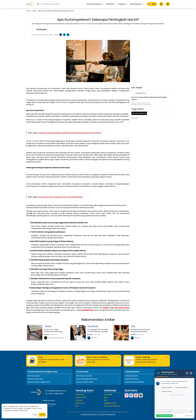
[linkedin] (68, 34)
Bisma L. (94, 338)
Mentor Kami (80, 403)
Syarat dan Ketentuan (112, 406)
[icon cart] (161, 4)
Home (28, 11)
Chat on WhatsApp (165, 416)
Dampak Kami (80, 397)
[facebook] (60, 34)
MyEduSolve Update (56, 338)
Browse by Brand (167, 387)
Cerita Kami (79, 394)
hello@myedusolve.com (57, 391)
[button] (30, 4)
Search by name (167, 391)
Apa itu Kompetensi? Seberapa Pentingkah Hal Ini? (56, 11)
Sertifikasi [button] (110, 4)
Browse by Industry (181, 387)
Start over (190, 416)
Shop (154, 4)
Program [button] (121, 4)
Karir (77, 406)
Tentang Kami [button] (135, 4)
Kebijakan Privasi (110, 403)
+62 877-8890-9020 (55, 394)
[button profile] (168, 4)
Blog (34, 11)
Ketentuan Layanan (117, 412)
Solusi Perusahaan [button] (94, 4)
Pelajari (34, 415)
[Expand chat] (187, 373)
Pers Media (108, 394)
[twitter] (64, 34)
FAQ (105, 400)
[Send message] (191, 411)
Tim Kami (78, 400)
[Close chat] (191, 373)
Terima (42, 415)
